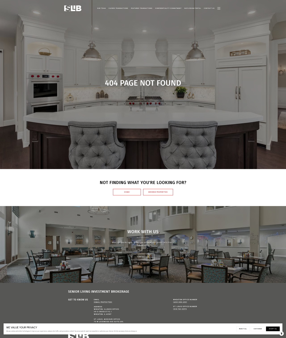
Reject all (243, 329)
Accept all (273, 329)
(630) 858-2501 (180, 302)
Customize (258, 329)
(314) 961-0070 (180, 309)
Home (127, 192)
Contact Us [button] (143, 257)
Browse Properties (158, 192)
